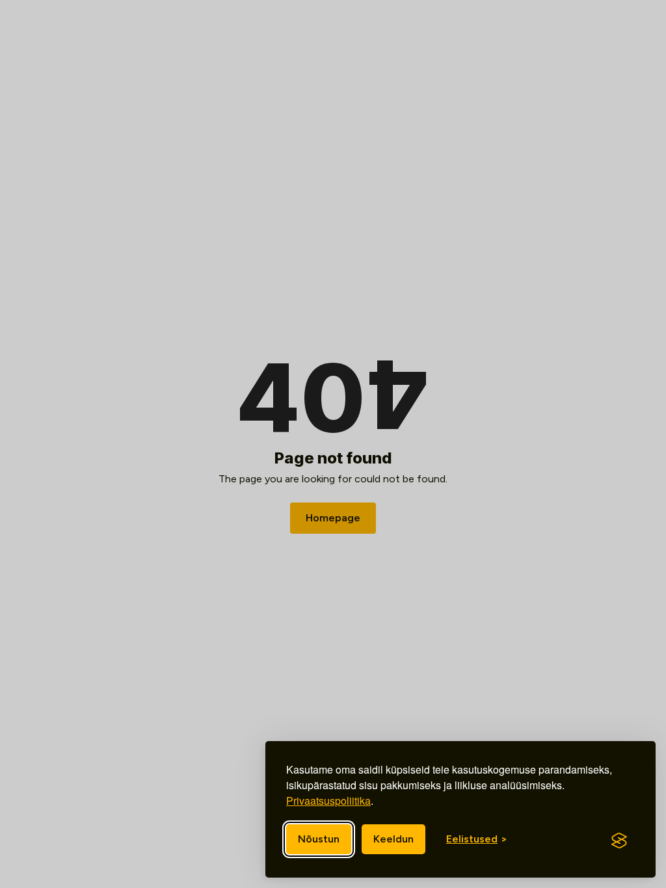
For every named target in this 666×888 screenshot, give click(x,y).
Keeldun (393, 839)
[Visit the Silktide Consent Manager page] (619, 840)
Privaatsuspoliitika (328, 800)
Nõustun (319, 839)
